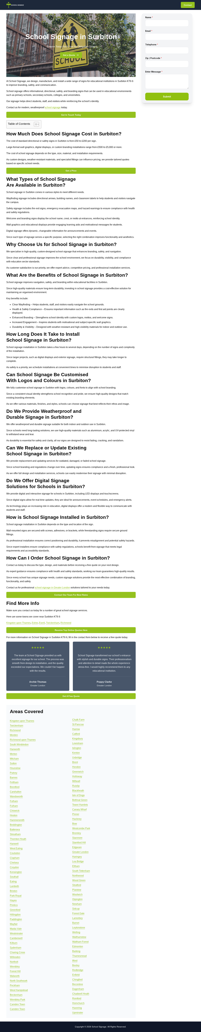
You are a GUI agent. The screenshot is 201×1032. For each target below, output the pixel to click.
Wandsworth (16, 796)
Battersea (15, 829)
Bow (74, 823)
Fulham (14, 801)
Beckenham (16, 995)
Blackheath (78, 790)
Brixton (13, 891)
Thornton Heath (18, 839)
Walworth (15, 976)
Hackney (77, 819)
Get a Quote (69, 55)
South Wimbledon (19, 744)
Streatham (15, 834)
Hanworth (15, 749)
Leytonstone (78, 927)
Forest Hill (15, 971)
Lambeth (14, 886)
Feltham (14, 782)
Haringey (77, 856)
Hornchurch (78, 1003)
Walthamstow (79, 937)
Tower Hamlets (80, 804)
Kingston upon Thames (18, 623)
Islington (76, 748)
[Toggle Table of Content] (35, 124)
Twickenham (52, 623)
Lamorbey (77, 918)
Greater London (80, 852)
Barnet (75, 923)
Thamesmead (79, 956)
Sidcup (76, 908)
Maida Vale (16, 928)
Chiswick (14, 810)
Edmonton (77, 946)
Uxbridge (77, 757)
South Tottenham (81, 871)
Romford (76, 998)
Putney (13, 773)
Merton (13, 754)
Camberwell (16, 938)
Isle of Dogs (78, 795)
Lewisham (77, 743)
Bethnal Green (79, 800)
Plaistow (76, 889)
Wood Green (78, 880)
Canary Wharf (79, 809)
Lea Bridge (78, 861)
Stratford (76, 885)
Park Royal (15, 895)
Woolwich (77, 894)
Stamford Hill (79, 842)
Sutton (13, 763)
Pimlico (14, 905)
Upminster (77, 1012)
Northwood (78, 875)
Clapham (14, 858)
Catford (76, 734)
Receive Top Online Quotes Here (71, 630)
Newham (77, 904)
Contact (188, 5)
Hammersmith (17, 820)
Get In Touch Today (71, 115)
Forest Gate (78, 913)
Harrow (76, 729)
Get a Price (71, 170)
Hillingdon (15, 914)
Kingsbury (77, 738)
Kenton (76, 752)
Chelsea (14, 862)
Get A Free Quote (71, 696)
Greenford (15, 910)
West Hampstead (19, 990)
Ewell (42, 623)
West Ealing (16, 848)
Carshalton (15, 791)
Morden (14, 735)
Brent (75, 762)
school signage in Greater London (52, 587)
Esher (35, 623)
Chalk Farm (78, 719)
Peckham (15, 985)
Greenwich (78, 771)
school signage (53, 107)
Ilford (74, 960)
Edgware (77, 847)
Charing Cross (17, 952)
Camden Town (17, 1004)
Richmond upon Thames (23, 739)
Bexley (75, 965)
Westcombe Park (81, 828)
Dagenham (78, 989)
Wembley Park (17, 999)
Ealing (13, 881)
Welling (76, 932)
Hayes (13, 900)
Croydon (14, 867)
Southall (14, 877)
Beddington (16, 825)
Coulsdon (15, 853)
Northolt (14, 962)
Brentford (14, 787)
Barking (76, 951)
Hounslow (15, 768)
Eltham (76, 866)
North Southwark (18, 980)
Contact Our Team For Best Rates (71, 595)
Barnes (13, 777)
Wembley (15, 966)
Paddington (16, 919)
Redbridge (77, 970)
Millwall (76, 781)
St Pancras (78, 724)
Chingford (77, 979)
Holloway (77, 776)
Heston (13, 815)
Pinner (75, 814)
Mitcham (14, 758)
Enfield (76, 975)
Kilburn (13, 943)
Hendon (76, 767)
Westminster (16, 933)
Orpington (77, 899)
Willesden (15, 957)
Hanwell (14, 843)
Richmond (65, 623)
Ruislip (76, 786)
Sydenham (15, 947)
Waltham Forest (80, 941)
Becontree (77, 984)
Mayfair (14, 924)
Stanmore (77, 838)
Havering (77, 1008)
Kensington (16, 872)
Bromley (76, 833)
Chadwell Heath (80, 993)
